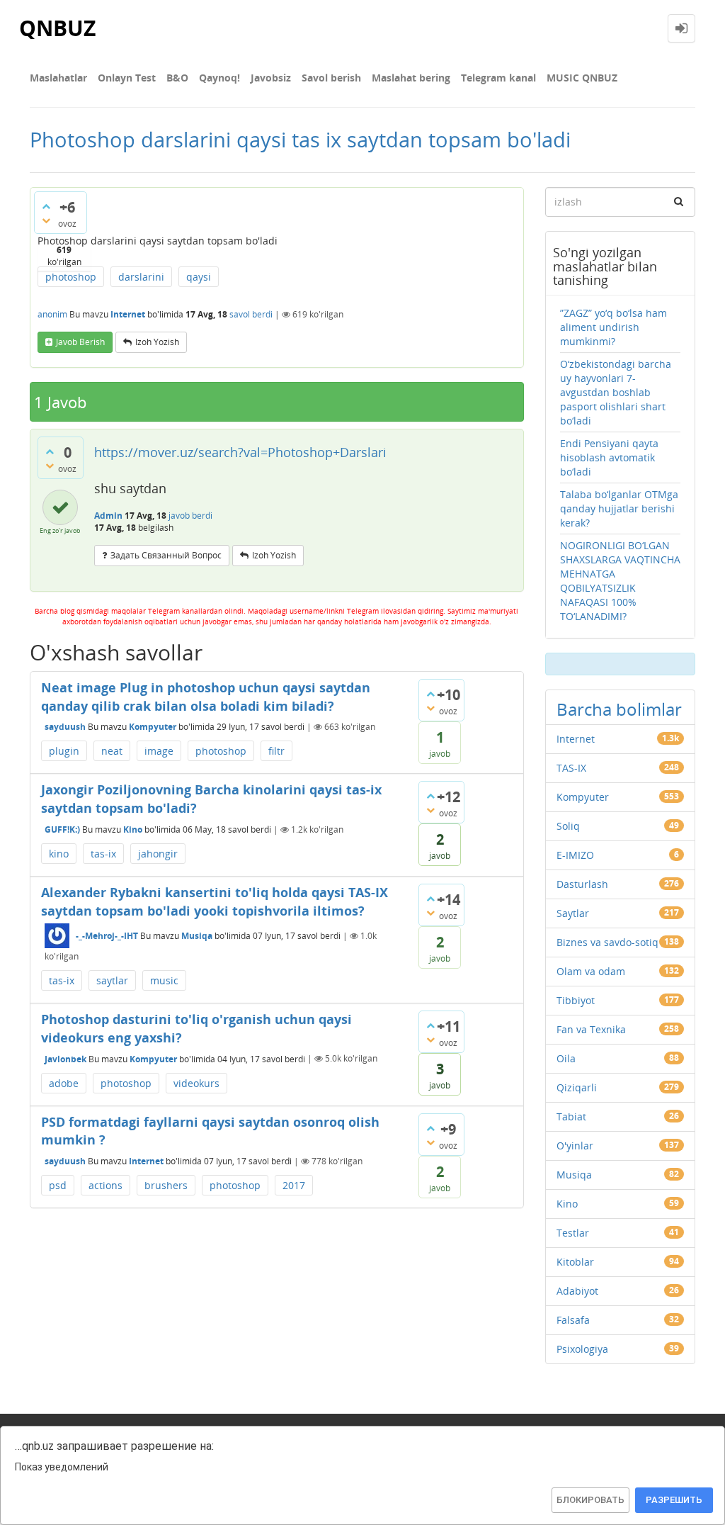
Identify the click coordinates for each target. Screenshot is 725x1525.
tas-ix (103, 853)
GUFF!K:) (62, 829)
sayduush (65, 727)
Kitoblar (575, 1261)
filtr (276, 751)
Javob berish (80, 342)
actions (105, 1185)
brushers (166, 1185)
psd (58, 1185)
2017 (293, 1185)
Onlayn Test (127, 77)
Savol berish (331, 77)
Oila (566, 1058)
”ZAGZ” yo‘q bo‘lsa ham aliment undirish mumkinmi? (613, 327)
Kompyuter (152, 727)
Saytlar (572, 913)
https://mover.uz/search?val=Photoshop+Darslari (240, 452)
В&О (177, 77)
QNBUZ (57, 28)
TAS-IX (571, 768)
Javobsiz (271, 77)
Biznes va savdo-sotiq (607, 942)
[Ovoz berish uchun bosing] (46, 206)
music (164, 980)
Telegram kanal (498, 77)
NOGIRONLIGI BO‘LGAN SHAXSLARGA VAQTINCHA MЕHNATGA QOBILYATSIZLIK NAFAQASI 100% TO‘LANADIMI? (620, 581)
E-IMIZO (575, 855)
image (158, 751)
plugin (64, 751)
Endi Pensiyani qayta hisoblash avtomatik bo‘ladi (609, 457)
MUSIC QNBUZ (582, 77)
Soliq (568, 826)
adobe (64, 1083)
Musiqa (196, 936)
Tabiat (571, 1116)
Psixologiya (582, 1349)
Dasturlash (582, 884)
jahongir (158, 853)
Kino (132, 829)
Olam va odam (590, 971)
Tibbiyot (575, 1000)
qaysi (198, 276)
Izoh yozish (157, 342)
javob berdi (190, 516)
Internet (127, 314)
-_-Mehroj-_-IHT (107, 936)
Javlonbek (65, 1058)
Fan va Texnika (591, 1029)
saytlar (112, 980)
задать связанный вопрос (166, 555)
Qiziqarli (576, 1087)
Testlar (572, 1232)
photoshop (70, 276)
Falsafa (573, 1320)
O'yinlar (574, 1145)
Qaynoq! (219, 77)
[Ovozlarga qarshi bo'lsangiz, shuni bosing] (46, 220)
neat (111, 751)
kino (59, 853)
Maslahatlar (58, 77)
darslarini (141, 276)
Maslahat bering (411, 77)
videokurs (196, 1083)
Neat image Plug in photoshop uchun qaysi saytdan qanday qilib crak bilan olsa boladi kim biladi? (205, 696)
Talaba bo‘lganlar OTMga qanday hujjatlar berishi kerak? (619, 508)
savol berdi (251, 314)
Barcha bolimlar (619, 709)
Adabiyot (577, 1291)
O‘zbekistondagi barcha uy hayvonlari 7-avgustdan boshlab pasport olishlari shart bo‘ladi (615, 392)
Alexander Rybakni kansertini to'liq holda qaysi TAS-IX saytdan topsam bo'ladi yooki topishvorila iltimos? (214, 901)
